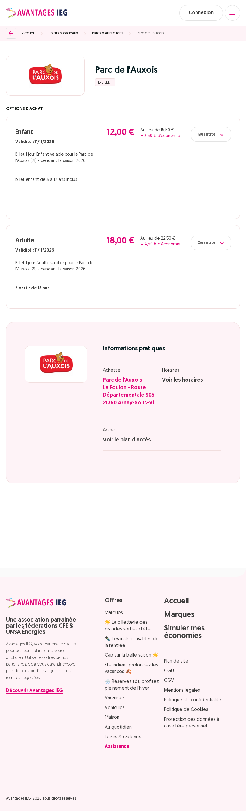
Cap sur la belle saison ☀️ (131, 655)
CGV (169, 680)
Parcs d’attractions (107, 33)
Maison (112, 717)
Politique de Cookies (186, 709)
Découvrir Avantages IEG (34, 690)
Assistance (117, 746)
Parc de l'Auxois (150, 33)
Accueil (28, 33)
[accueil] (36, 13)
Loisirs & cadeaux (63, 33)
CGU (169, 671)
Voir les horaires (182, 380)
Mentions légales (182, 690)
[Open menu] (232, 12)
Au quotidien (118, 727)
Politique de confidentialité (192, 700)
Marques (114, 613)
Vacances (115, 698)
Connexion (201, 13)
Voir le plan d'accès (127, 440)
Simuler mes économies (184, 632)
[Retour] (11, 33)
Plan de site (176, 661)
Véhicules (115, 708)
